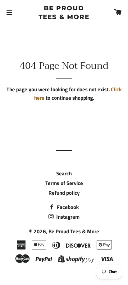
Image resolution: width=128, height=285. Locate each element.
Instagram (67, 217)
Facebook (67, 207)
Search (64, 173)
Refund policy (64, 193)
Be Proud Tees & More (64, 12)
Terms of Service (64, 183)
